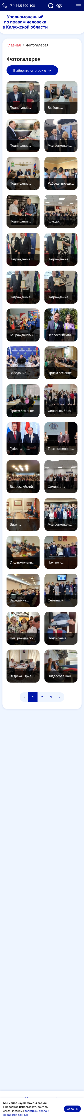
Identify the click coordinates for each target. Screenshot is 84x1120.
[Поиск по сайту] (51, 5)
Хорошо (72, 1108)
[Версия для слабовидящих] (59, 5)
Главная (14, 45)
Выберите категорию (30, 70)
